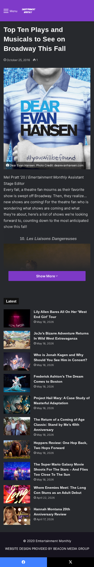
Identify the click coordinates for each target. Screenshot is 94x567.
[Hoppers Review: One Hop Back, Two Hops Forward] (17, 449)
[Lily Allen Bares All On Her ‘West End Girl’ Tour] (17, 318)
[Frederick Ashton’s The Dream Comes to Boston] (17, 383)
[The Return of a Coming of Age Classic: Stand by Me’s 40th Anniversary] (17, 426)
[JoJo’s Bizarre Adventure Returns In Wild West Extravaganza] (17, 340)
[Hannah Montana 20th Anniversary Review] (17, 516)
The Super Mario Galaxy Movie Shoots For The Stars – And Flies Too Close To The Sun (61, 469)
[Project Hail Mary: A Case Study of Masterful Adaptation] (17, 405)
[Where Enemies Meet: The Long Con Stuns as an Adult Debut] (17, 494)
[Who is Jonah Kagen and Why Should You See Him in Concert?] (17, 361)
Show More (46, 276)
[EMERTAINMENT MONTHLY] (28, 10)
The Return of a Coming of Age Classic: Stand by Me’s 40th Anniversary (59, 425)
